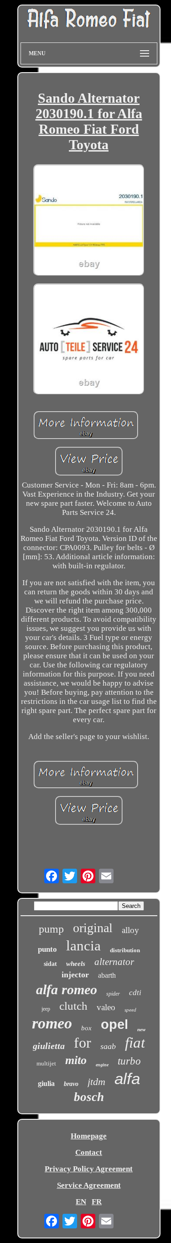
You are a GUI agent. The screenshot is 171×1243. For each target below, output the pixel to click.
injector (75, 974)
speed (130, 1009)
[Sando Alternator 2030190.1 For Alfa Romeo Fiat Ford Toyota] (89, 221)
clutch (73, 1006)
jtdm (96, 1081)
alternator (114, 961)
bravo (71, 1083)
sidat (50, 963)
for (82, 1042)
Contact (88, 1152)
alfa (127, 1078)
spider (113, 994)
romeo (52, 1023)
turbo (129, 1061)
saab (108, 1046)
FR (97, 1201)
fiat (135, 1042)
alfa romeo (66, 989)
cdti (135, 992)
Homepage (89, 1136)
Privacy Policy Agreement (89, 1168)
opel (114, 1024)
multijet (46, 1063)
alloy (130, 930)
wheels (75, 963)
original (93, 928)
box (86, 1028)
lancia (83, 946)
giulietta (49, 1046)
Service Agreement (89, 1185)
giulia (46, 1083)
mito (76, 1060)
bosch (89, 1097)
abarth (107, 975)
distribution (125, 950)
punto (47, 949)
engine (102, 1064)
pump (51, 929)
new (141, 1029)
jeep (45, 1009)
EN (81, 1201)
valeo (106, 1007)
